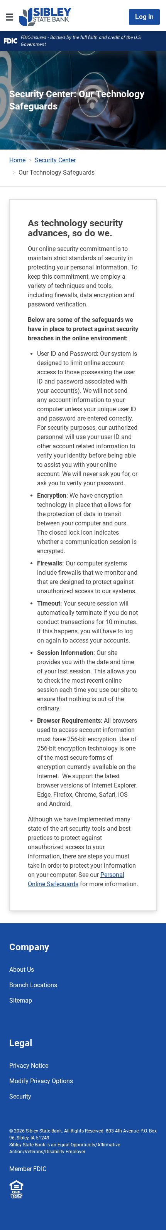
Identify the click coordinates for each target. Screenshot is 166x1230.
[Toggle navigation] (9, 17)
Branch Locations (33, 985)
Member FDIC (27, 1169)
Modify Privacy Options (41, 1081)
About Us (21, 969)
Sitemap (20, 1000)
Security (20, 1096)
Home (17, 160)
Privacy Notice (28, 1065)
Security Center (55, 160)
